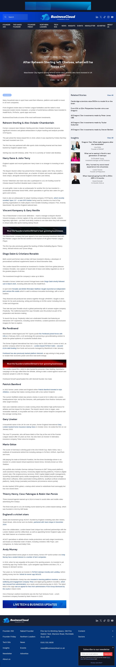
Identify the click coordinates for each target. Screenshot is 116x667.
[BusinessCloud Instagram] (108, 17)
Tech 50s (56, 26)
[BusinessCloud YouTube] (112, 17)
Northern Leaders (44, 26)
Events (80, 26)
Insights (71, 26)
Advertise (101, 26)
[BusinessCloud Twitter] (101, 17)
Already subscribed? (96, 662)
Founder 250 (6, 26)
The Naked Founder (17, 26)
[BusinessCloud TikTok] (104, 17)
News (64, 26)
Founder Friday (31, 26)
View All (110, 95)
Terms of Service (90, 659)
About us (110, 26)
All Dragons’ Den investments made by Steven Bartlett (92, 130)
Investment (7, 95)
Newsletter (90, 26)
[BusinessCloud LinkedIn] (97, 17)
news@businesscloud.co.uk (53, 648)
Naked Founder (27, 631)
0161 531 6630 (47, 642)
